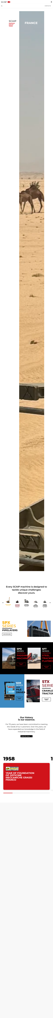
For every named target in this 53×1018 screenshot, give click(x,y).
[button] (50, 603)
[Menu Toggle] (2, 5)
